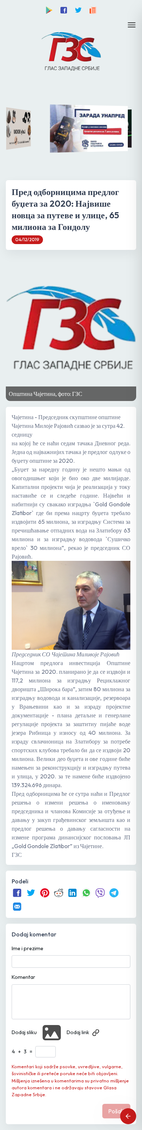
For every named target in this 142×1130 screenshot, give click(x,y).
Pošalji (116, 1111)
